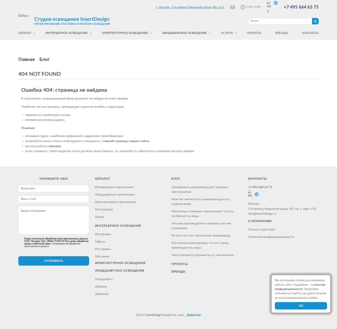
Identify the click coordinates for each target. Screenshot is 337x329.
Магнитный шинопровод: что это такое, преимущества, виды (200, 245)
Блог (176, 178)
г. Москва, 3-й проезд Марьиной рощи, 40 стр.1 (190, 7)
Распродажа (104, 209)
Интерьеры (103, 234)
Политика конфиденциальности (271, 236)
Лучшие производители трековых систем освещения (201, 226)
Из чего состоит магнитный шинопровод (200, 235)
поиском (55, 146)
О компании (260, 221)
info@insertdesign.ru (262, 213)
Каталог (102, 178)
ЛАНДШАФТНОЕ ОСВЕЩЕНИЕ (120, 270)
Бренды (178, 271)
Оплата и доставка (261, 229)
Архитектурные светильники (115, 202)
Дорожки (102, 293)
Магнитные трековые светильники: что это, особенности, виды (202, 214)
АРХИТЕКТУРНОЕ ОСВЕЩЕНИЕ (120, 263)
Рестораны (103, 249)
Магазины (102, 256)
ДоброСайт (194, 315)
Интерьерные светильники (114, 187)
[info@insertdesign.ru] (232, 7)
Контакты (257, 178)
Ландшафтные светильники (115, 194)
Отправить (53, 260)
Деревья (101, 286)
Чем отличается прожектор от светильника (202, 255)
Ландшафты (104, 279)
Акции (99, 216)
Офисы (100, 241)
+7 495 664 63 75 (301, 7)
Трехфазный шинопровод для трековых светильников (199, 189)
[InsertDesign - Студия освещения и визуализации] (25, 20)
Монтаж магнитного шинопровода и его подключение (200, 201)
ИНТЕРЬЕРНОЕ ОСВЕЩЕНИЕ (118, 225)
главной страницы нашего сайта (125, 141)
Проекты (179, 264)
